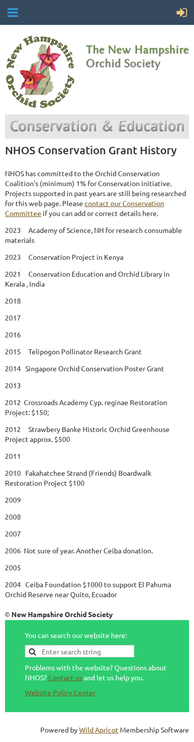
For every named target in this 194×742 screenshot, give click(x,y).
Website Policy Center (60, 692)
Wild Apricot (98, 729)
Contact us (65, 677)
